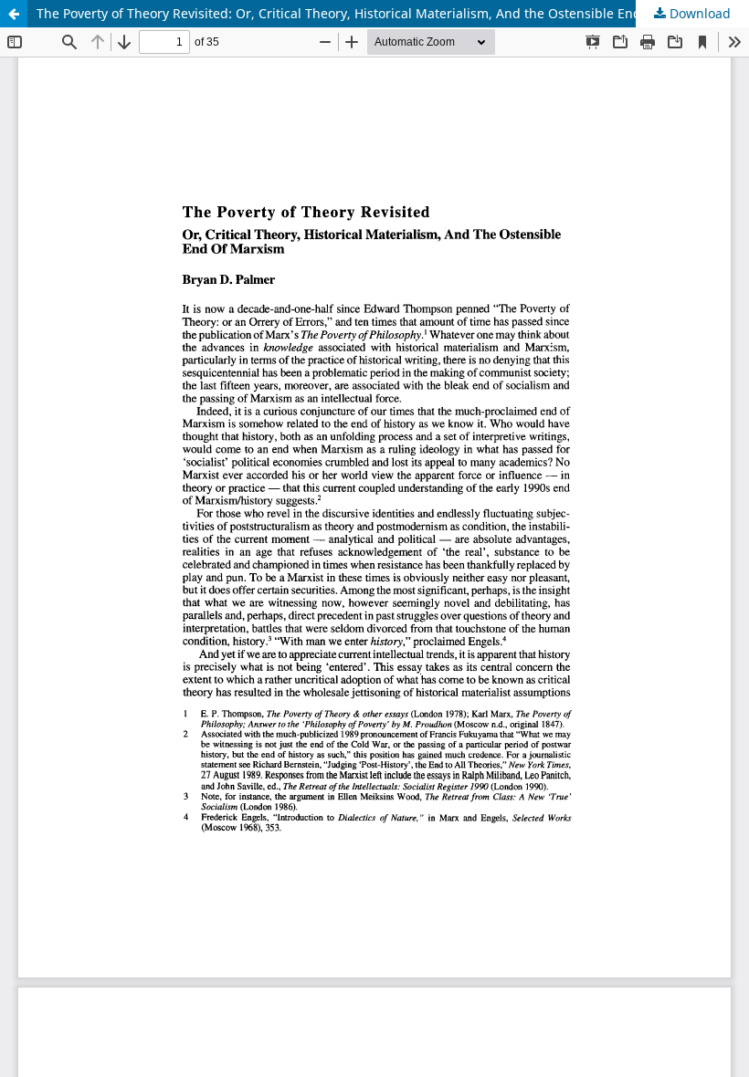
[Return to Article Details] (13, 13)
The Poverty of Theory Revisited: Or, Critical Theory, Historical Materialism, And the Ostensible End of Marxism (375, 13)
